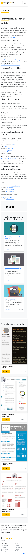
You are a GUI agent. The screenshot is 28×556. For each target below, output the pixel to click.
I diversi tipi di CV (10, 299)
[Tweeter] (10, 207)
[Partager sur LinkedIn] (13, 207)
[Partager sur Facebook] (7, 207)
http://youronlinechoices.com (9, 158)
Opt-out (14, 145)
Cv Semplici (4, 545)
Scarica (6, 371)
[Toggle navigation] (24, 2)
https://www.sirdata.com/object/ (10, 65)
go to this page (15, 186)
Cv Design (4, 551)
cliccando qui (13, 37)
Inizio (25, 554)
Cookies (17, 551)
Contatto (17, 545)
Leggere (8, 249)
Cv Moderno (4, 549)
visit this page (10, 188)
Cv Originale (4, 547)
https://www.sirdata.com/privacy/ (10, 60)
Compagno (18, 547)
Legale (17, 549)
